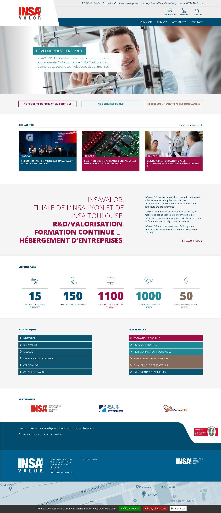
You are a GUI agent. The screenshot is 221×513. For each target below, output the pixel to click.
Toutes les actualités (189, 124)
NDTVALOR (44, 339)
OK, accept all (131, 508)
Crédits (33, 428)
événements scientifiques (150, 372)
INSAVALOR (145, 22)
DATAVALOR (48, 345)
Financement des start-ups (151, 365)
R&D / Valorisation (145, 344)
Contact (197, 22)
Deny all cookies (156, 508)
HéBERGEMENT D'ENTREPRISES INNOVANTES (173, 103)
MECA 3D (54, 352)
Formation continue (147, 338)
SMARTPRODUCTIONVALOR (51, 359)
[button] (16, 60)
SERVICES (162, 22)
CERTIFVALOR (42, 366)
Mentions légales (48, 428)
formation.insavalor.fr (29, 434)
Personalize (178, 508)
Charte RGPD (65, 428)
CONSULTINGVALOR (56, 372)
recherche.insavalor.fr (53, 434)
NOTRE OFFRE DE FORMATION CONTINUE (48, 103)
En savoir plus (191, 240)
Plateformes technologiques (152, 351)
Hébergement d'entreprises (151, 358)
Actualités (179, 22)
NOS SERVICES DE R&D (111, 103)
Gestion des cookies (84, 428)
